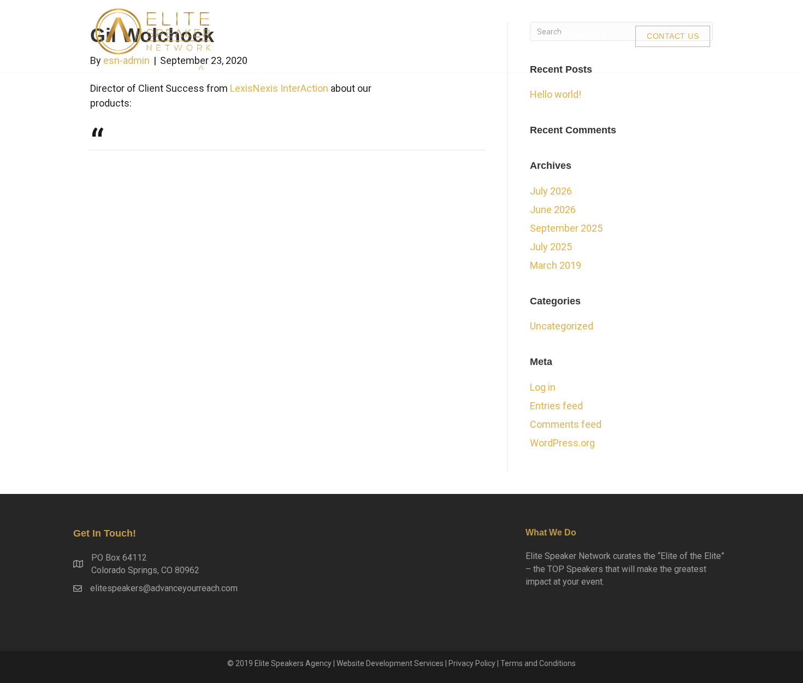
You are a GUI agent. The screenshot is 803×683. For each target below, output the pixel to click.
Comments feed (565, 424)
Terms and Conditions (538, 663)
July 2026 (551, 191)
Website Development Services (390, 663)
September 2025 (566, 228)
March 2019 (555, 265)
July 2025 (551, 246)
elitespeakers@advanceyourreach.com (164, 588)
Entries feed (556, 405)
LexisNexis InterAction (279, 88)
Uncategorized (561, 326)
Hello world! (555, 94)
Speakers (581, 36)
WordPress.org (562, 443)
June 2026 (553, 209)
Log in (543, 387)
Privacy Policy (471, 663)
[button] (672, 36)
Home (525, 36)
